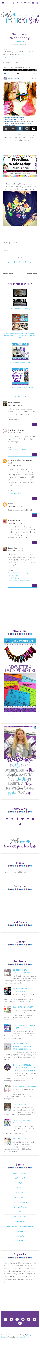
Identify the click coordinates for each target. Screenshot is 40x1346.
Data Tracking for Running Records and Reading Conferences (22, 1046)
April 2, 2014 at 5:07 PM (15, 405)
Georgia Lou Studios (22, 1337)
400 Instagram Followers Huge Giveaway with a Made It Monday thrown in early (24, 1067)
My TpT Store (13, 578)
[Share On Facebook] (14, 262)
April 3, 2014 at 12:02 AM (15, 550)
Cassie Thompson (15, 548)
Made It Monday (20, 1207)
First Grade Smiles (15, 493)
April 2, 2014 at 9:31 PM (15, 506)
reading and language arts (20, 1226)
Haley (10, 504)
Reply (35, 424)
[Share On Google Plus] (20, 262)
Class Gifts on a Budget (23, 1007)
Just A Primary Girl (12, 1335)
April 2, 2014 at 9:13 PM (15, 465)
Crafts (20, 1183)
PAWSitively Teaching (17, 450)
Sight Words (20, 1236)
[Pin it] (25, 262)
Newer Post (8, 274)
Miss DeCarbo (14, 521)
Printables (20, 1221)
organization (20, 1217)
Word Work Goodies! (21, 1139)
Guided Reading (20, 1202)
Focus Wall (20, 1197)
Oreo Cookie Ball (20, 1104)
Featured (20, 1192)
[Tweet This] (9, 262)
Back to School (20, 1173)
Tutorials (20, 1241)
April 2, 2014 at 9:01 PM (15, 433)
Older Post (32, 274)
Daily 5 (20, 1188)
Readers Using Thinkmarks (24, 1086)
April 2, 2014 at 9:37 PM (15, 523)
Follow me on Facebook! (18, 581)
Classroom (20, 42)
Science (20, 1231)
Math (20, 1212)
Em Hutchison (14, 403)
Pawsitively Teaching (17, 430)
